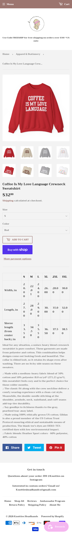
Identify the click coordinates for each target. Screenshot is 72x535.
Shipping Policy (37, 505)
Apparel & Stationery (28, 54)
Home (6, 54)
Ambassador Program (52, 501)
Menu (10, 4)
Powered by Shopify (52, 516)
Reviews (32, 501)
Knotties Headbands (26, 516)
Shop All (19, 501)
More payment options (17, 259)
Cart (66, 4)
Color (6, 224)
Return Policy (17, 505)
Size (5, 209)
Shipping (8, 201)
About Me (54, 505)
